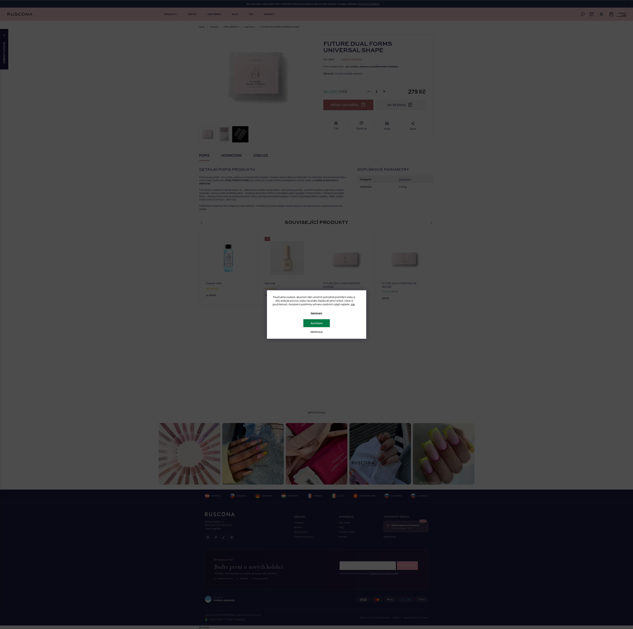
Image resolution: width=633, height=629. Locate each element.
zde (353, 304)
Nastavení (316, 313)
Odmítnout (316, 331)
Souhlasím (317, 323)
